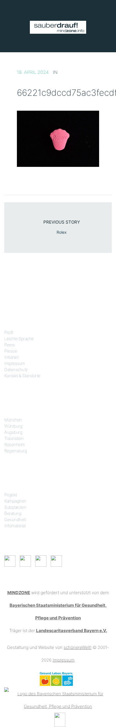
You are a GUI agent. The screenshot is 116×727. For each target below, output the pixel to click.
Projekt (10, 494)
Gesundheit (15, 519)
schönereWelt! (78, 647)
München (13, 419)
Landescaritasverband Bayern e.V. (71, 630)
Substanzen (15, 507)
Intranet (11, 357)
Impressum (14, 363)
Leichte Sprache (19, 338)
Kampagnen (15, 501)
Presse (10, 351)
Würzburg (13, 426)
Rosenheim (14, 444)
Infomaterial (14, 525)
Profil (8, 332)
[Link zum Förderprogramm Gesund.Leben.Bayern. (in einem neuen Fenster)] (56, 678)
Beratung (12, 513)
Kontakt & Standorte (22, 375)
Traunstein (13, 438)
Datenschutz (16, 369)
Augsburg (13, 432)
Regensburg (15, 450)
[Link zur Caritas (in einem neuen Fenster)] (59, 719)
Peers (9, 344)
